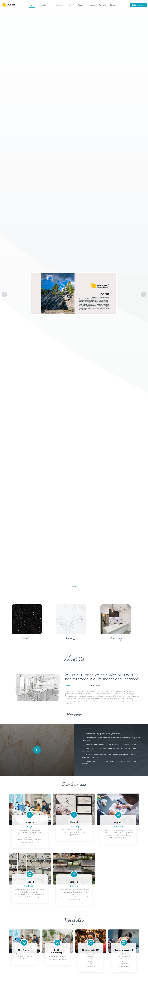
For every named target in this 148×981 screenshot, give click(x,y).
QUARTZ (80, 685)
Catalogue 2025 (138, 5)
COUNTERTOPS (94, 685)
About (71, 5)
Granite (25, 638)
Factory (81, 5)
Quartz (69, 638)
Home (32, 5)
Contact (113, 5)
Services (91, 5)
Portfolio (102, 5)
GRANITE (69, 685)
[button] (11, 294)
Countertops (116, 638)
